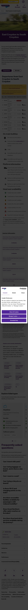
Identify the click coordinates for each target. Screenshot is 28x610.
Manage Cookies (13, 316)
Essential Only (14, 320)
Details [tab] (14, 292)
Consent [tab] (5, 292)
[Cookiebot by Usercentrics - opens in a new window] (20, 289)
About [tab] (23, 292)
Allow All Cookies (14, 312)
